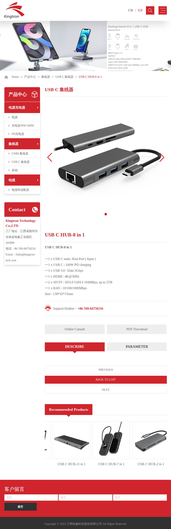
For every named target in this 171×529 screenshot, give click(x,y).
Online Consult (75, 329)
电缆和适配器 (20, 189)
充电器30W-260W (23, 125)
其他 (15, 170)
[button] (162, 157)
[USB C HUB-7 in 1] (107, 440)
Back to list (106, 379)
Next (106, 389)
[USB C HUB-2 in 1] (147, 440)
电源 (15, 117)
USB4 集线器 (20, 153)
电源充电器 (17, 107)
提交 (20, 506)
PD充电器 (18, 134)
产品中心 (30, 76)
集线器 (45, 76)
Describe (74, 346)
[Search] (150, 10)
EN (140, 10)
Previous (106, 369)
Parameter (137, 346)
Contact (17, 209)
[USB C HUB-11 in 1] (68, 440)
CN (130, 10)
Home (15, 76)
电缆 (12, 180)
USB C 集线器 (64, 76)
